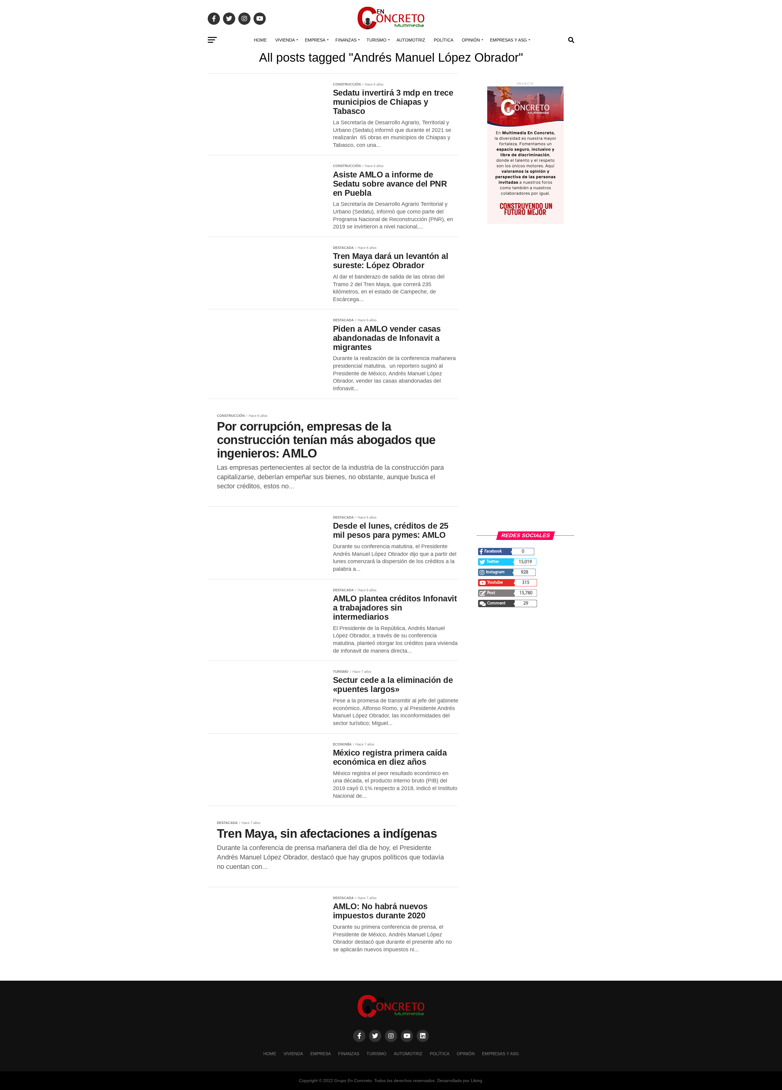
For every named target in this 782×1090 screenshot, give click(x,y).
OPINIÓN (471, 40)
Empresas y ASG (508, 40)
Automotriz (410, 40)
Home (260, 40)
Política (443, 40)
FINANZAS (345, 40)
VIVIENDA (285, 40)
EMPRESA (315, 40)
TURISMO (376, 40)
